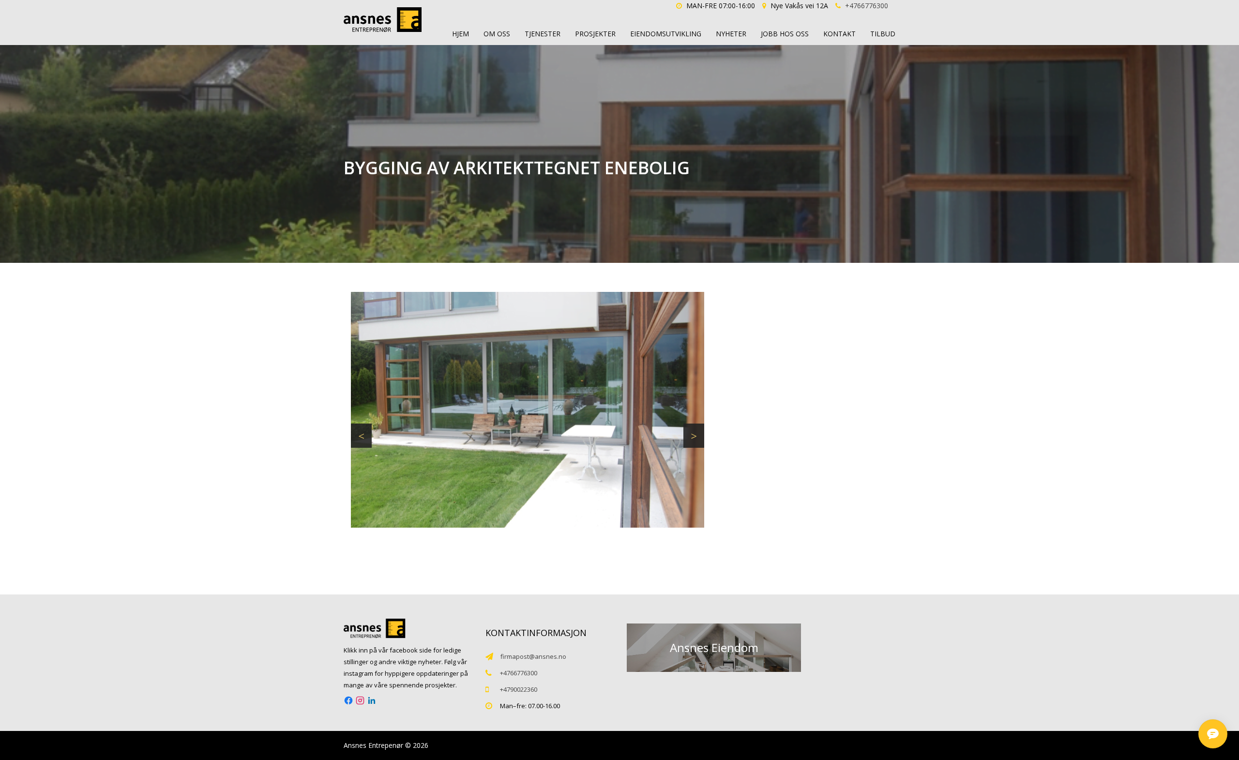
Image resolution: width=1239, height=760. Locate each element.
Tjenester (542, 33)
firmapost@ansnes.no (533, 656)
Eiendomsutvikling (665, 33)
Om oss (497, 33)
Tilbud (882, 33)
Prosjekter (595, 33)
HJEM (460, 33)
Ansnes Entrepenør (373, 745)
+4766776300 (866, 5)
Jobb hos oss (785, 33)
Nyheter (731, 33)
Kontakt (839, 33)
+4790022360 (518, 689)
